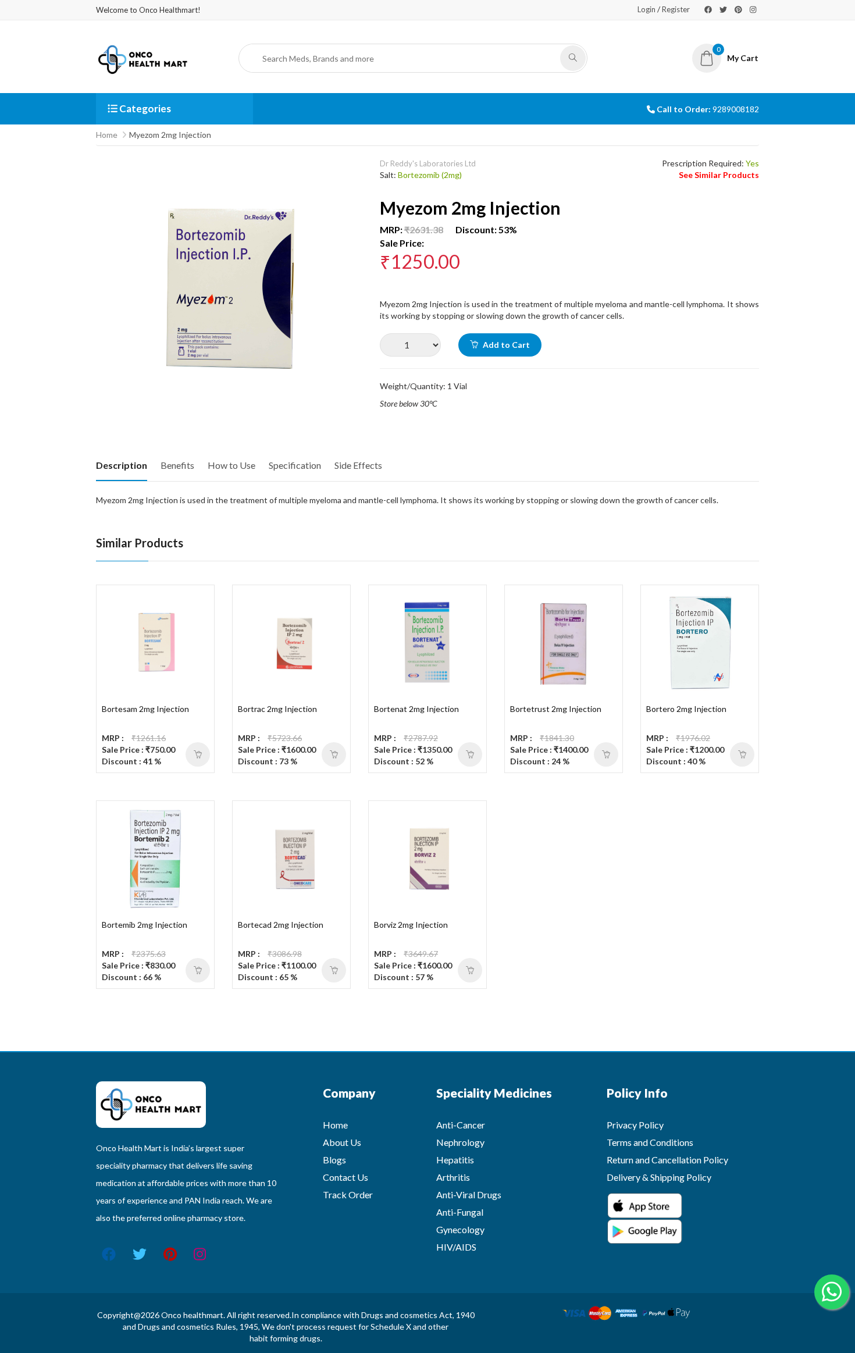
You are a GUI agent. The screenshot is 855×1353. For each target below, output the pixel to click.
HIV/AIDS (456, 1246)
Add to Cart (505, 345)
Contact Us (345, 1177)
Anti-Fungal (459, 1211)
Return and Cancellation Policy (667, 1159)
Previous (104, 401)
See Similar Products (719, 175)
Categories (144, 108)
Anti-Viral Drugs (468, 1194)
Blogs (334, 1159)
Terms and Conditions (650, 1142)
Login (646, 9)
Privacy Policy (635, 1124)
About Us (342, 1142)
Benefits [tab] (177, 465)
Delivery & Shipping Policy (659, 1177)
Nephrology (460, 1142)
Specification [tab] (295, 465)
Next (353, 401)
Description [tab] (121, 465)
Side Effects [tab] (358, 465)
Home (106, 135)
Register (676, 9)
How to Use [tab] (231, 465)
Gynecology (460, 1229)
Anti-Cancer (460, 1124)
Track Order (348, 1194)
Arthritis (453, 1177)
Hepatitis (455, 1159)
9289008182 (735, 109)
